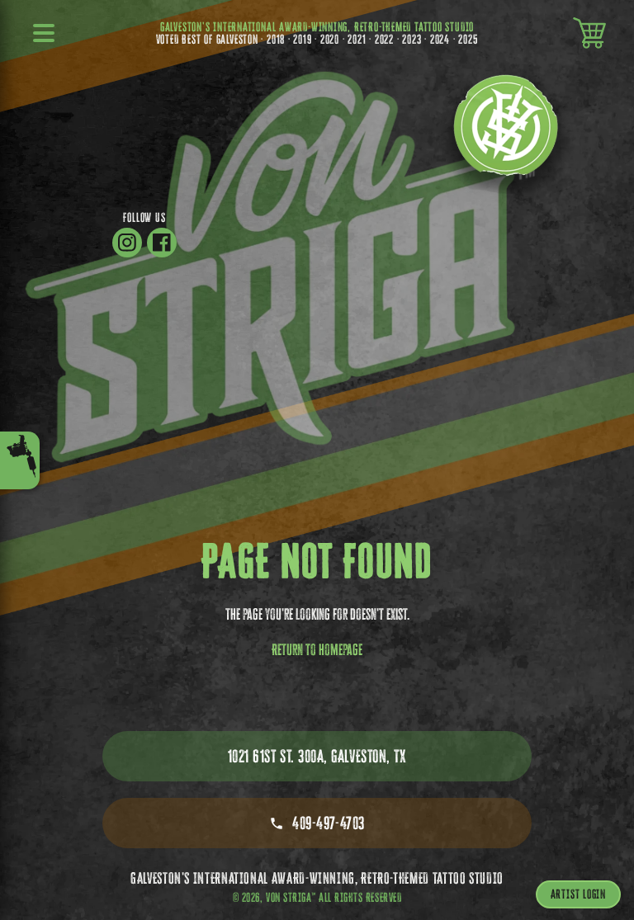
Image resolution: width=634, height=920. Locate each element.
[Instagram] (127, 242)
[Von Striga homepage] (505, 136)
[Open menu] (44, 33)
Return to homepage (317, 649)
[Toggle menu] (20, 460)
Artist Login (578, 894)
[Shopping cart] (589, 33)
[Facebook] (162, 242)
